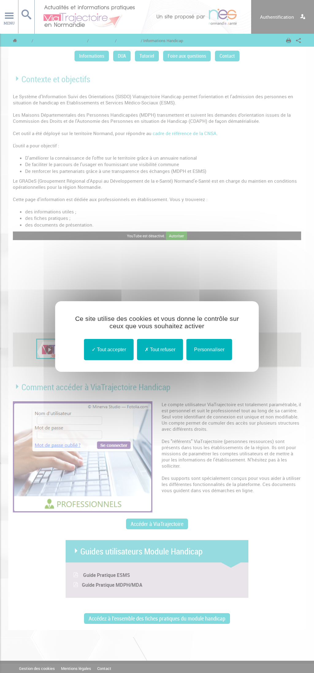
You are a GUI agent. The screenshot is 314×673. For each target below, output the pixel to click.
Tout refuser (162, 349)
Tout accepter (111, 349)
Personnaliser (209, 349)
